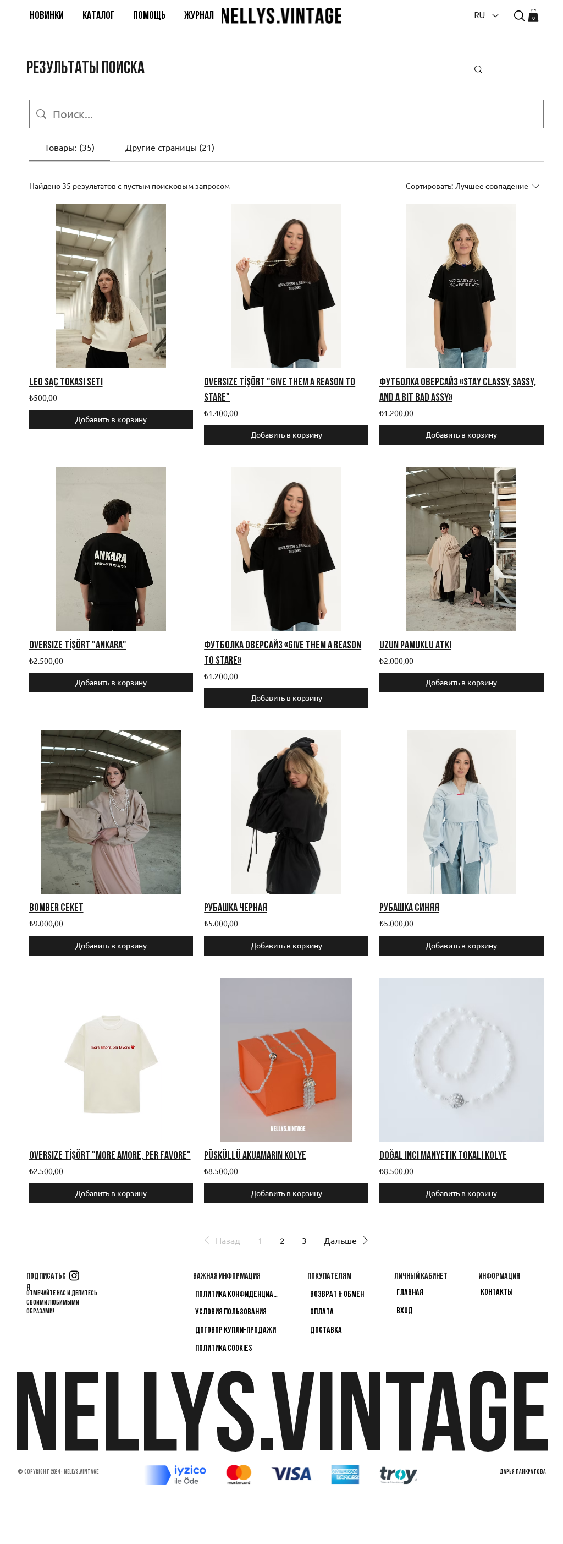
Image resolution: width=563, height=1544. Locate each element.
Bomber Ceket (56, 908)
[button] (98, 16)
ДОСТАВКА (326, 1330)
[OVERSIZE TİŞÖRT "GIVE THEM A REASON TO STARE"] (286, 286)
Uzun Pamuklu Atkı (415, 645)
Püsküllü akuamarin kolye (255, 1155)
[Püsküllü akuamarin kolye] (286, 1060)
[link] (533, 15)
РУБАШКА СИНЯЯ (409, 908)
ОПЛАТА (322, 1312)
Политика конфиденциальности (237, 1294)
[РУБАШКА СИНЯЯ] (461, 812)
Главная (409, 1293)
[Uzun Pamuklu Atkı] (461, 549)
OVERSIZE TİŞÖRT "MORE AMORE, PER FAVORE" (110, 1155)
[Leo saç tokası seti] (111, 286)
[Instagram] (74, 1275)
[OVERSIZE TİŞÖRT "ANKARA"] (111, 549)
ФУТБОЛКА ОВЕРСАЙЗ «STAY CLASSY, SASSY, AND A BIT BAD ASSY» (457, 390)
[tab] (69, 147)
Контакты (497, 1292)
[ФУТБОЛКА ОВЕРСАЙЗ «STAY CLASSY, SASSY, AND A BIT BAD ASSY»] (461, 286)
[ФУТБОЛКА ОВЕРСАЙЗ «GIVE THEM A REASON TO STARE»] (286, 549)
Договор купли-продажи (235, 1330)
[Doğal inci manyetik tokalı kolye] (461, 1060)
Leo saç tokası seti (66, 382)
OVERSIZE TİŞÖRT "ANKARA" (77, 645)
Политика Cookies (223, 1348)
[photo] (519, 15)
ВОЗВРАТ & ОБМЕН (337, 1294)
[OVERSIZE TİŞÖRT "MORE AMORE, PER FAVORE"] (111, 1060)
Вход (404, 1311)
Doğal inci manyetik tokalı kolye (443, 1155)
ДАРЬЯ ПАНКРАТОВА (523, 1472)
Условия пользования (231, 1312)
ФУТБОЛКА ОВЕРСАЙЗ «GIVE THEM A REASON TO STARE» (282, 653)
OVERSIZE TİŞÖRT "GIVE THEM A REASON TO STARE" (279, 390)
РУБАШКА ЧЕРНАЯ (235, 908)
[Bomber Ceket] (111, 812)
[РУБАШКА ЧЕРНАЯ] (286, 812)
